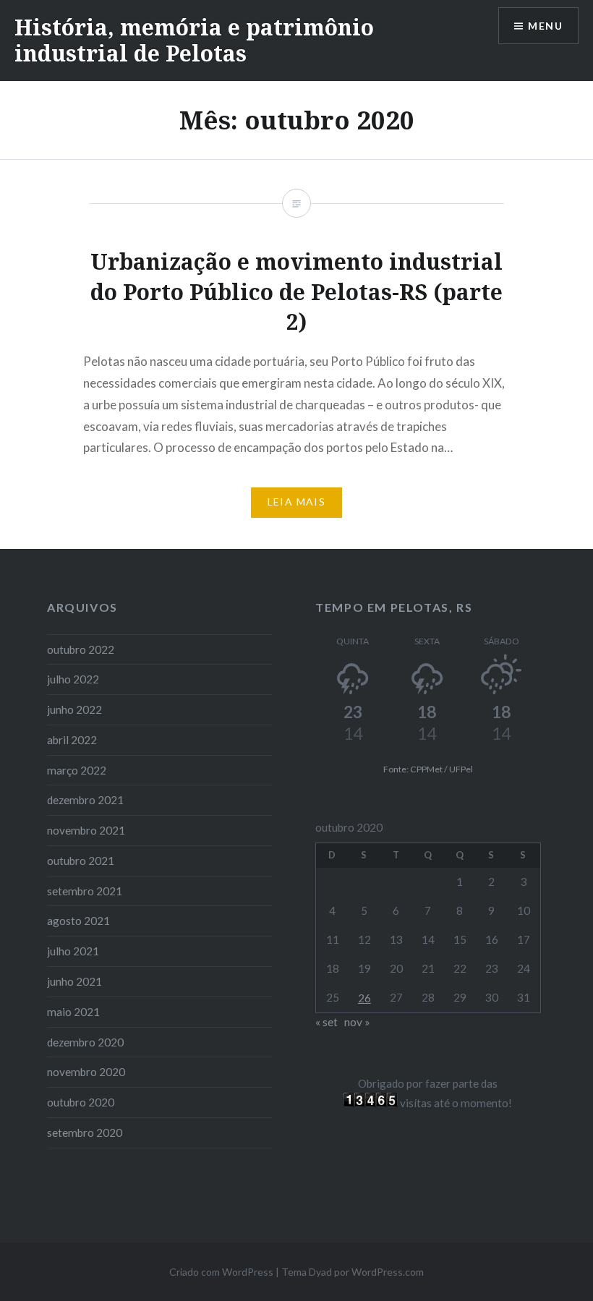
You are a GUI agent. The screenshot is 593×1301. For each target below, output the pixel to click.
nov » (357, 1021)
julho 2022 (73, 679)
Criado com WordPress (221, 1272)
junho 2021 (74, 981)
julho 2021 (73, 950)
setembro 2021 (84, 890)
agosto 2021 (78, 920)
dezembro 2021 (85, 799)
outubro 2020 (80, 1102)
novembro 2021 (86, 830)
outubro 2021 (80, 860)
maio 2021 (73, 1011)
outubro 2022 (80, 649)
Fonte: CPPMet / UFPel (428, 769)
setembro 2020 (84, 1132)
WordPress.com (387, 1272)
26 (364, 997)
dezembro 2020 (85, 1042)
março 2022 (76, 770)
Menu (545, 26)
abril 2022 (72, 739)
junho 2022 (74, 709)
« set (326, 1021)
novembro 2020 (86, 1071)
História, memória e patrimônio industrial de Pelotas (194, 40)
